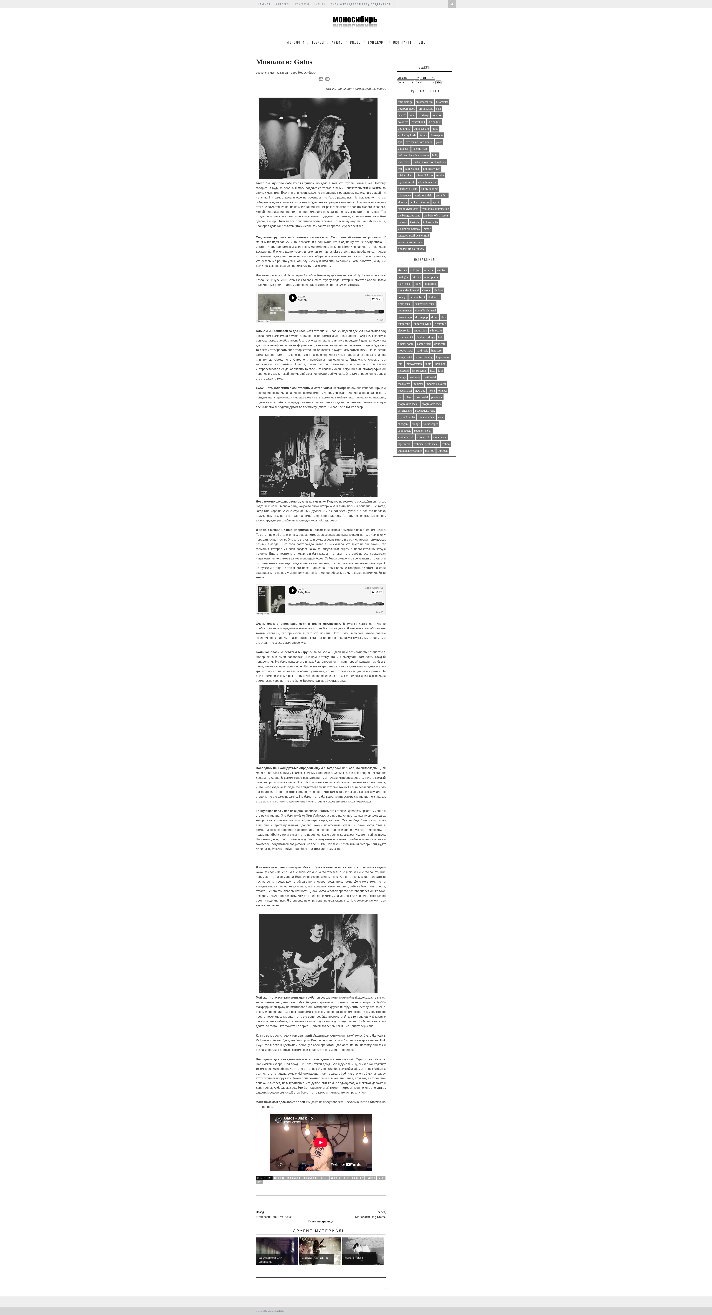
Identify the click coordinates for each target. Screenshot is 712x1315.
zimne (427, 228)
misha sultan (405, 175)
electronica (404, 330)
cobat (412, 115)
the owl (402, 222)
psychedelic (405, 410)
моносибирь (294, 1178)
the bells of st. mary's (436, 215)
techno (446, 444)
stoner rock (439, 437)
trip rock (443, 450)
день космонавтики (410, 242)
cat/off (401, 115)
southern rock (406, 437)
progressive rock (431, 404)
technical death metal (426, 444)
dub (443, 317)
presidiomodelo (423, 195)
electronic (440, 323)
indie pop (440, 363)
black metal (404, 283)
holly (435, 155)
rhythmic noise (406, 417)
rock (440, 417)
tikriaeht (415, 222)
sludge (416, 424)
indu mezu (404, 162)
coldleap (423, 115)
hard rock (422, 350)
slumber (402, 202)
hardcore (436, 350)
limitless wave (431, 168)
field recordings (425, 337)
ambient (441, 270)
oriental (442, 390)
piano (409, 397)
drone (434, 317)
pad (400, 397)
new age (420, 390)
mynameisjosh (406, 182)
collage (402, 297)
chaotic (426, 290)
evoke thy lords (407, 135)
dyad (435, 128)
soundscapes (430, 424)
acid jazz (415, 270)
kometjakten (412, 168)
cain (438, 108)
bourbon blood (406, 108)
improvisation (414, 363)
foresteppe (437, 135)
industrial (403, 370)
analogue (403, 277)
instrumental (419, 370)
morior (440, 175)
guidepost (403, 148)
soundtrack (404, 430)
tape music (404, 444)
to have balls (430, 222)
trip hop (429, 450)
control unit (418, 122)
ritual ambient (427, 417)
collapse (436, 115)
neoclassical (405, 390)
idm (400, 363)
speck (436, 202)
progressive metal (408, 404)
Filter (438, 82)
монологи (279, 1178)
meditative (404, 383)
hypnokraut (442, 357)
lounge (402, 377)
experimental (405, 337)
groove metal (405, 350)
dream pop (357, 1178)
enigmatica (420, 330)
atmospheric (431, 277)
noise (432, 390)
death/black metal (425, 303)
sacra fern (441, 195)
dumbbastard (421, 128)
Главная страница (320, 1221)
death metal (404, 303)
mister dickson (424, 175)
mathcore (414, 377)
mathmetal (430, 377)
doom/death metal (425, 310)
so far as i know (420, 202)
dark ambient (417, 297)
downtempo (405, 317)
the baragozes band (409, 215)
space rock (423, 437)
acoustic (336, 1178)
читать (324, 1178)
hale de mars (420, 148)
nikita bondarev (427, 182)
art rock (416, 277)
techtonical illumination (435, 208)
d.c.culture (434, 122)
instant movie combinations (430, 162)
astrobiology (405, 102)
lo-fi (440, 370)
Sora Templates (276, 1310)
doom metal (405, 310)
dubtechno (404, 323)
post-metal (422, 397)
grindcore (439, 343)
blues (346, 1178)
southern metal (422, 430)
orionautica (404, 195)
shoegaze (403, 424)
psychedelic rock (425, 410)
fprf (400, 142)
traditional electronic (410, 450)
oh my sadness (429, 188)
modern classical (436, 383)
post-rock (436, 397)
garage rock (424, 343)
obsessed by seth (407, 188)
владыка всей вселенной (413, 235)
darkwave (434, 297)
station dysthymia (408, 208)
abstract (402, 270)
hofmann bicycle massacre (413, 155)
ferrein (423, 135)
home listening (424, 357)
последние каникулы (411, 248)
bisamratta (442, 102)
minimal (418, 383)
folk (440, 337)
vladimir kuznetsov (409, 228)
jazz (259, 1182)
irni (400, 168)
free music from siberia (419, 142)
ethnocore (436, 330)
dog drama (404, 128)
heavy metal (405, 357)
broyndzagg (426, 108)
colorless (403, 122)
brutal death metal (408, 290)
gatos (381, 1178)
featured (370, 1178)
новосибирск (311, 1178)
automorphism (424, 102)
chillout (438, 290)
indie (428, 363)
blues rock (430, 283)
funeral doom (405, 343)
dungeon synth (422, 323)
